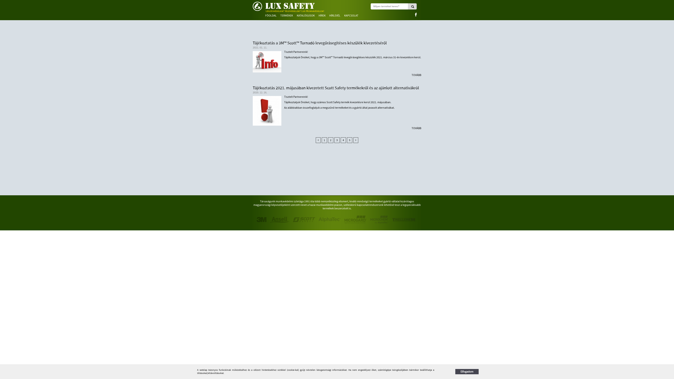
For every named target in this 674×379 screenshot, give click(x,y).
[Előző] (318, 140)
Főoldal (271, 15)
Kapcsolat (351, 15)
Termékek (286, 15)
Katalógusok (306, 15)
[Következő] (355, 140)
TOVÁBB (416, 75)
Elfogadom (467, 371)
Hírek (322, 15)
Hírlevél (334, 15)
